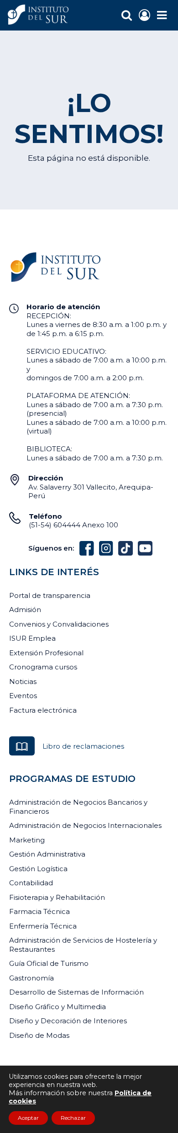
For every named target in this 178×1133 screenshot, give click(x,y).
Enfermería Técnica (43, 926)
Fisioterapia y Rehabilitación (57, 897)
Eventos (23, 695)
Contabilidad (31, 882)
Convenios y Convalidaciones (59, 624)
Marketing (27, 840)
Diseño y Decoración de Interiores (68, 1020)
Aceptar (28, 1117)
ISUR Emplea (32, 638)
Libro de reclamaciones (83, 746)
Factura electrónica (43, 710)
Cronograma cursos (43, 667)
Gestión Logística (38, 868)
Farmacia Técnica (39, 911)
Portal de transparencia (49, 595)
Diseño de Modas (39, 1035)
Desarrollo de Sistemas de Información (76, 992)
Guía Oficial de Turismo (49, 963)
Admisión (25, 609)
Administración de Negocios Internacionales (85, 825)
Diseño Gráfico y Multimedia (57, 1006)
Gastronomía (31, 978)
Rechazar (73, 1117)
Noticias (23, 681)
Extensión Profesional (46, 652)
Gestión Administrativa (47, 854)
